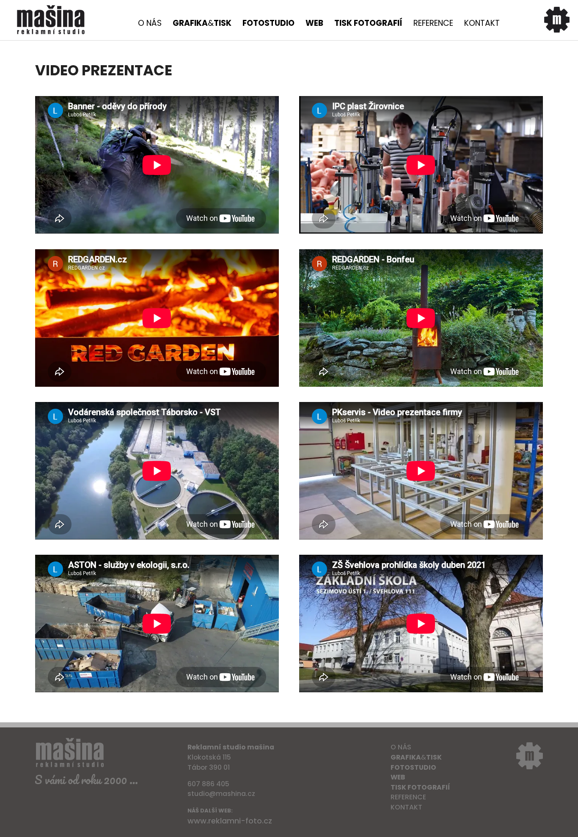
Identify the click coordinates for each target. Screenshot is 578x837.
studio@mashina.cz (221, 793)
